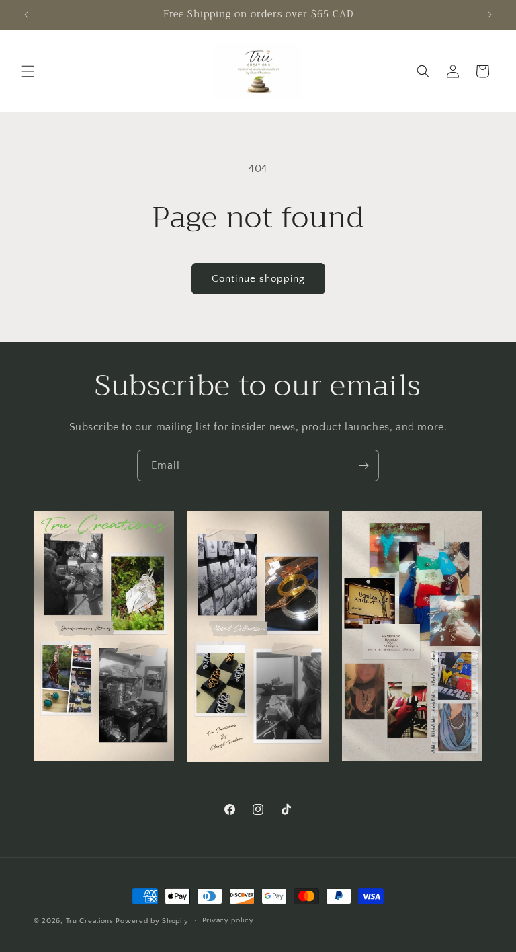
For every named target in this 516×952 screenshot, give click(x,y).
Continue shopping (258, 278)
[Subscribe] (363, 465)
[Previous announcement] (26, 15)
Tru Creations (91, 921)
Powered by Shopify (152, 921)
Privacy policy (228, 920)
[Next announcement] (490, 15)
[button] (28, 71)
